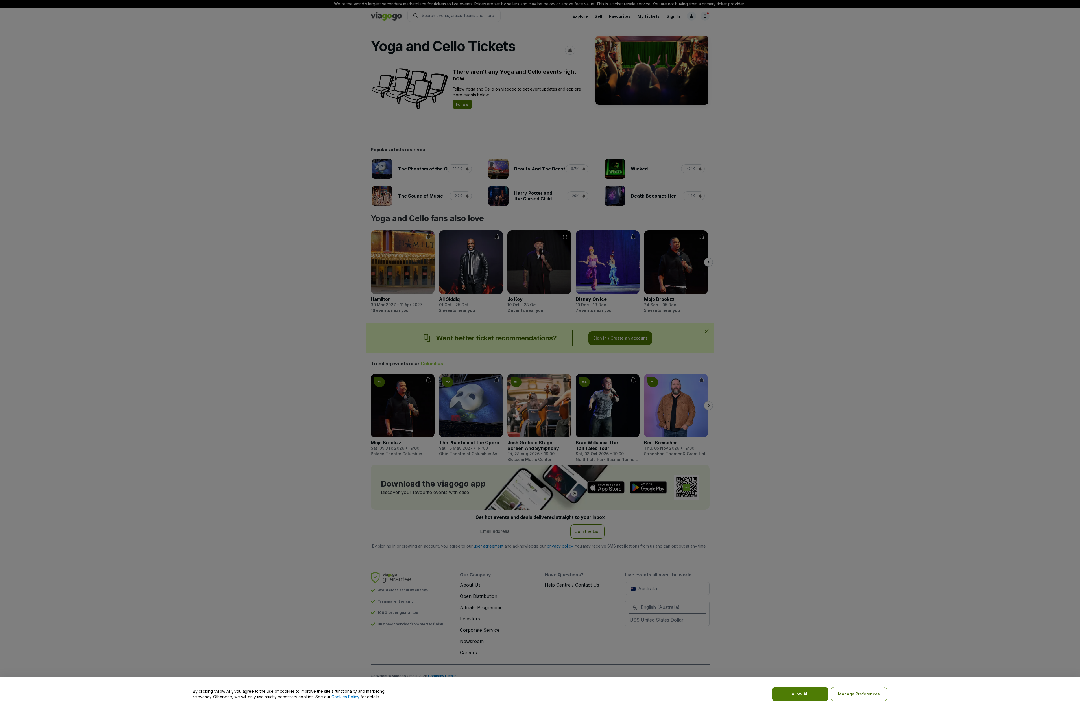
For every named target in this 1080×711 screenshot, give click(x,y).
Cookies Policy (345, 696)
